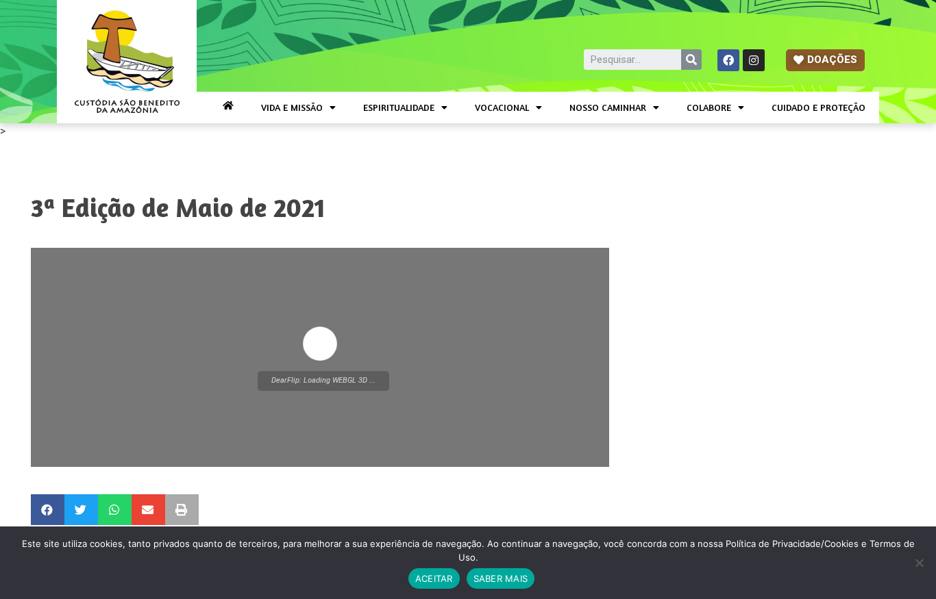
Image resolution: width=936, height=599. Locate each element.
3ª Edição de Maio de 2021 (178, 207)
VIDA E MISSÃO (292, 107)
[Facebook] (728, 60)
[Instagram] (754, 60)
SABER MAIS (500, 578)
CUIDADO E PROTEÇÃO (818, 107)
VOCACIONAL (502, 107)
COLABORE (709, 107)
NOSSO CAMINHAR (607, 107)
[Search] (691, 59)
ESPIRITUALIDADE (398, 107)
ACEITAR (434, 578)
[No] (919, 563)
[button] (825, 60)
